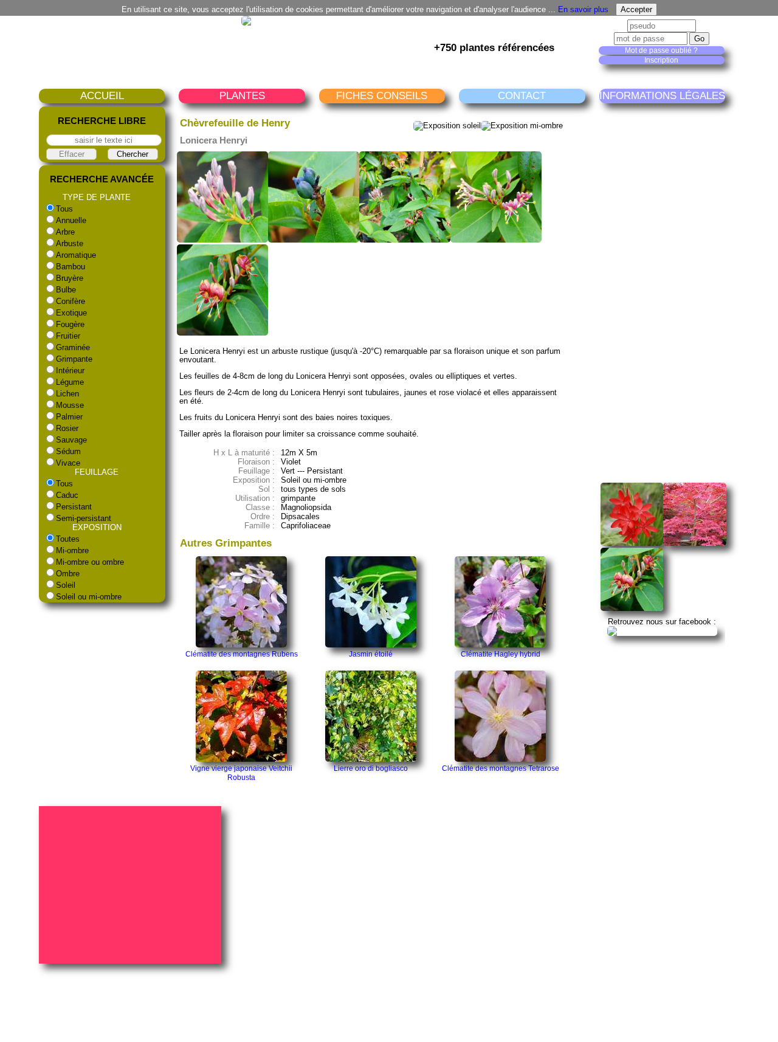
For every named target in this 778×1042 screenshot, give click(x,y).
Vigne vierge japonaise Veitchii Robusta (241, 773)
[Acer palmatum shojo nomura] (694, 543)
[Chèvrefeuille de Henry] (222, 239)
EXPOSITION (97, 527)
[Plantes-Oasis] (662, 630)
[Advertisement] (689, 293)
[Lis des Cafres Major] (632, 543)
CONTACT (522, 96)
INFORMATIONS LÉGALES (662, 96)
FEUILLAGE (97, 472)
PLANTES (242, 96)
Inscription (661, 60)
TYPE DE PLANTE (97, 197)
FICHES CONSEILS (381, 96)
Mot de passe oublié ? (661, 50)
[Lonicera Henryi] (632, 608)
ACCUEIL (102, 96)
